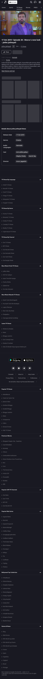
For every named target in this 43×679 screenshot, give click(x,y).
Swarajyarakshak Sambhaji (10, 319)
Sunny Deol (6, 604)
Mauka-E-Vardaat (8, 344)
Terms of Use (21, 379)
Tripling (5, 564)
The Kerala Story (7, 471)
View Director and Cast (8, 72)
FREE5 (35, 7)
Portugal (5, 668)
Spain (4, 654)
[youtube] (29, 369)
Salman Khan (6, 589)
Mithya (5, 553)
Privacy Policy (9, 379)
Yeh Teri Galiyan (7, 276)
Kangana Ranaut (7, 618)
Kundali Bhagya (7, 410)
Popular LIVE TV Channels (9, 490)
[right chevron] (4, 91)
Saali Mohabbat (7, 446)
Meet (4, 333)
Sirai (4, 467)
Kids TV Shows (7, 431)
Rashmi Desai (7, 622)
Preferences (33, 379)
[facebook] (13, 369)
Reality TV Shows (7, 229)
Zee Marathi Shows (8, 250)
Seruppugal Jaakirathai (9, 535)
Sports (11, 7)
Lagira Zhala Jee (7, 308)
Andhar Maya (6, 532)
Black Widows (7, 546)
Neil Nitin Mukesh (8, 607)
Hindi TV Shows (7, 186)
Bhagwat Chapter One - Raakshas (12, 442)
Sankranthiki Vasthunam (9, 456)
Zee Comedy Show (8, 340)
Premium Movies (7, 436)
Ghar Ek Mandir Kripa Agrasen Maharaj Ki (14, 348)
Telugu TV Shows (7, 197)
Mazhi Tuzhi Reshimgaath (10, 301)
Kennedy (5, 449)
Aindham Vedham (8, 539)
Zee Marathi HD (7, 507)
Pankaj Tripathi (7, 597)
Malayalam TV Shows (9, 200)
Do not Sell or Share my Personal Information (20, 383)
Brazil (4, 665)
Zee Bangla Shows (8, 261)
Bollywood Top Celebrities (9, 573)
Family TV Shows (7, 222)
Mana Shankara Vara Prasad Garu (12, 460)
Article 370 (6, 474)
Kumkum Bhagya (7, 406)
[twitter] (23, 369)
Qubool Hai (6, 286)
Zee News (5, 496)
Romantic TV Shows (8, 218)
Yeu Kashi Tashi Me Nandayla (11, 304)
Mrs (4, 464)
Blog (4, 632)
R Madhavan (6, 579)
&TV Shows (6, 247)
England (5, 661)
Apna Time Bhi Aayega (9, 279)
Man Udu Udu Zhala (8, 312)
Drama (8, 59)
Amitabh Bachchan (8, 614)
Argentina (5, 658)
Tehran (5, 453)
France (5, 650)
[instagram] (18, 369)
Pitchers (5, 568)
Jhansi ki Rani (6, 402)
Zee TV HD (6, 500)
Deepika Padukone (8, 586)
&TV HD (5, 503)
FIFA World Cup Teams (9, 643)
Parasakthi (6, 478)
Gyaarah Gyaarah (8, 525)
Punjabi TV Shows (8, 204)
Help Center (30, 375)
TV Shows (19, 7)
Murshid (5, 521)
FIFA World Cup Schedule (10, 647)
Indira (4, 424)
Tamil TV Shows (7, 193)
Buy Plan (13, 2)
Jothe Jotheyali (6, 46)
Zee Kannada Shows (8, 254)
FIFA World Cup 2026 (9, 640)
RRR (4, 485)
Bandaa (5, 481)
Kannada (14, 56)
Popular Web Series (7, 512)
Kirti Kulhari (6, 611)
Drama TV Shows (7, 215)
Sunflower (6, 561)
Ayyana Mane (7, 518)
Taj (4, 557)
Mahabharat (6, 395)
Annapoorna (6, 420)
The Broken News (8, 543)
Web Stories (6, 636)
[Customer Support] (35, 2)
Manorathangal (7, 528)
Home (4, 7)
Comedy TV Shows (8, 225)
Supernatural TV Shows (9, 232)
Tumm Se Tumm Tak (8, 399)
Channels (10, 375)
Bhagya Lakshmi (7, 337)
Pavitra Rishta (7, 283)
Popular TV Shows (7, 390)
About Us (20, 375)
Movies (28, 7)
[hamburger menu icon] (39, 2)
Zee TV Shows (7, 243)
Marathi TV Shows (8, 189)
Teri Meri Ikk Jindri (8, 290)
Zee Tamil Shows (7, 258)
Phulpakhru (6, 315)
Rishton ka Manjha (8, 330)
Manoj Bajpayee (7, 593)
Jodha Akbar (6, 272)
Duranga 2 (6, 550)
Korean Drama (7, 428)
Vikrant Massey (7, 582)
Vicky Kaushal (6, 600)
